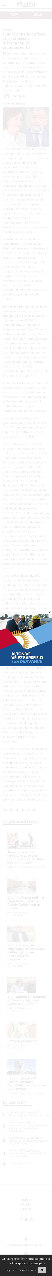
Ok (42, 1270)
